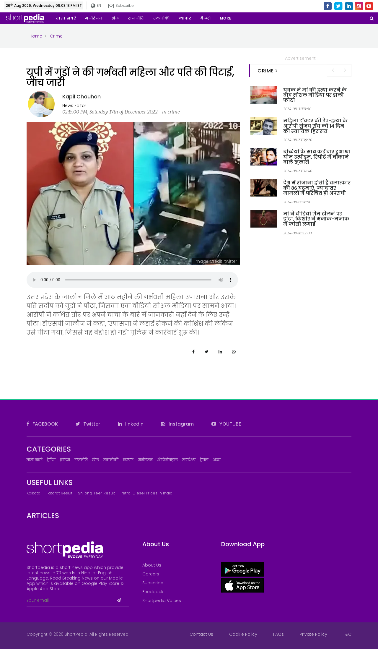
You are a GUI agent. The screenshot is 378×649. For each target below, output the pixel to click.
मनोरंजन (145, 460)
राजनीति (81, 460)
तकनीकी (110, 460)
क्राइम (65, 460)
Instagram (180, 424)
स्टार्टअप (188, 460)
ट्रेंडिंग (51, 460)
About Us (151, 565)
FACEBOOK (44, 424)
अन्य (217, 460)
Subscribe (152, 583)
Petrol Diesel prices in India (146, 493)
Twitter (91, 424)
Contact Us (201, 634)
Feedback (152, 592)
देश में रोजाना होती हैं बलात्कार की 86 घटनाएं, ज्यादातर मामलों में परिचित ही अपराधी (317, 188)
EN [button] (98, 5)
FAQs (278, 634)
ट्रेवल (204, 460)
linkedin (134, 424)
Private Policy (313, 634)
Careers (150, 574)
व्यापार (128, 460)
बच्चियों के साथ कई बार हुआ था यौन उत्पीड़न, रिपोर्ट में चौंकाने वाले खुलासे (316, 157)
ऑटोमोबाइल (167, 460)
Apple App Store (44, 589)
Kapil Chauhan (81, 96)
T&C (347, 634)
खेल (95, 460)
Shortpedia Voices (161, 600)
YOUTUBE (229, 424)
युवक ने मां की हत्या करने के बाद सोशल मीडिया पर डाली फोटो (315, 95)
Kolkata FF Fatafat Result (49, 493)
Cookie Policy (243, 634)
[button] (226, 18)
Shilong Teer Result (96, 493)
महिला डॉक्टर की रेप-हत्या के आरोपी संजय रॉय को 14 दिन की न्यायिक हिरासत (315, 125)
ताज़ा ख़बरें (35, 460)
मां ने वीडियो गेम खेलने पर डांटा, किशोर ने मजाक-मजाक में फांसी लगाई (316, 219)
